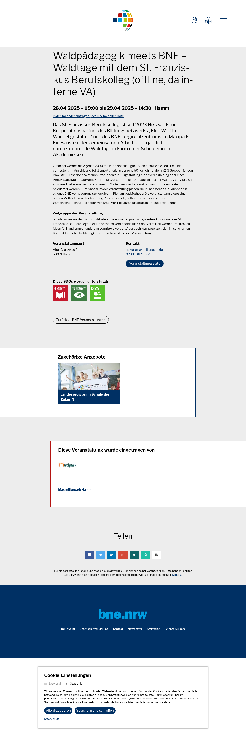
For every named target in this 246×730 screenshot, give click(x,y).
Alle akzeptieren (58, 710)
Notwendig (56, 683)
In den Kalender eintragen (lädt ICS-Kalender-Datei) (89, 116)
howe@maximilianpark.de (144, 250)
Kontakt (177, 574)
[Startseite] (123, 20)
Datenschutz (51, 719)
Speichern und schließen (95, 710)
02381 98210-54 (138, 254)
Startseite (153, 629)
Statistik (76, 683)
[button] (89, 555)
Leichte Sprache (175, 629)
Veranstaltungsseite (144, 263)
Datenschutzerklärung (94, 629)
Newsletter (135, 629)
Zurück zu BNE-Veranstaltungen (81, 320)
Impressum (68, 629)
